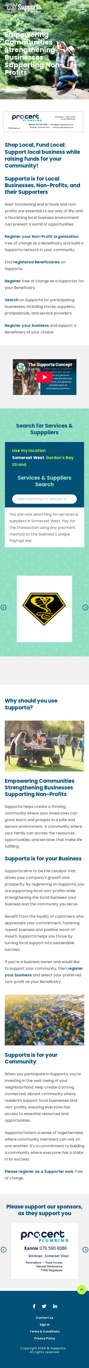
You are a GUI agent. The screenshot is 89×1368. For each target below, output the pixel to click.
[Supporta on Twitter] (46, 1307)
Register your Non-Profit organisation (42, 236)
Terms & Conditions (45, 1331)
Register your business (27, 325)
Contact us (44, 1317)
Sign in (45, 1324)
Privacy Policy (44, 1338)
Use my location (29, 450)
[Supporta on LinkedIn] (54, 1307)
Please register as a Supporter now (39, 1171)
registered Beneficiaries (36, 262)
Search (12, 300)
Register (13, 281)
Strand (19, 464)
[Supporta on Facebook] (36, 1307)
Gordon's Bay (60, 457)
